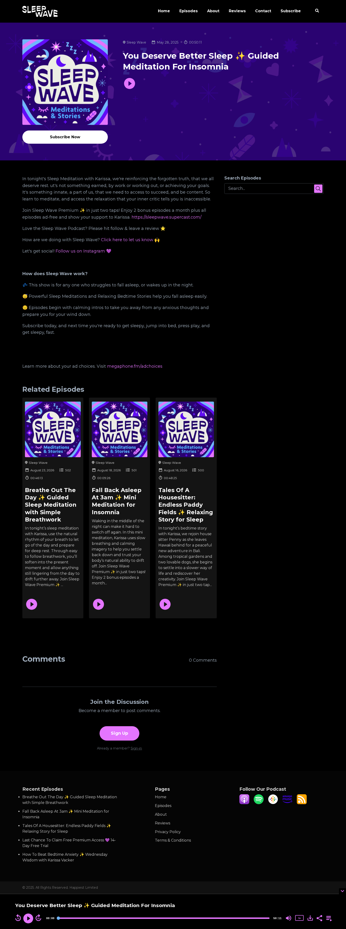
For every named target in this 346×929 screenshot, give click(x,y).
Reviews (237, 11)
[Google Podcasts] (273, 803)
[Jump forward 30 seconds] (38, 917)
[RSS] (302, 803)
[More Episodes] (328, 917)
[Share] (319, 917)
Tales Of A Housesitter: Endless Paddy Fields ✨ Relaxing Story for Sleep (185, 505)
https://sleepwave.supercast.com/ (166, 217)
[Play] (28, 918)
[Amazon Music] (287, 803)
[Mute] (288, 918)
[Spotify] (259, 803)
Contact (263, 11)
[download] (310, 917)
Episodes (188, 11)
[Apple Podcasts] (244, 803)
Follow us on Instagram (79, 251)
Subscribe (291, 11)
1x (299, 918)
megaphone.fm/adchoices (134, 366)
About (213, 11)
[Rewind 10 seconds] (18, 917)
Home (164, 11)
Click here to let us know (126, 239)
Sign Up (119, 733)
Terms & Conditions (173, 840)
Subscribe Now (65, 137)
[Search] (315, 11)
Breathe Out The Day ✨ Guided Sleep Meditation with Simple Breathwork (50, 505)
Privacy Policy (168, 832)
